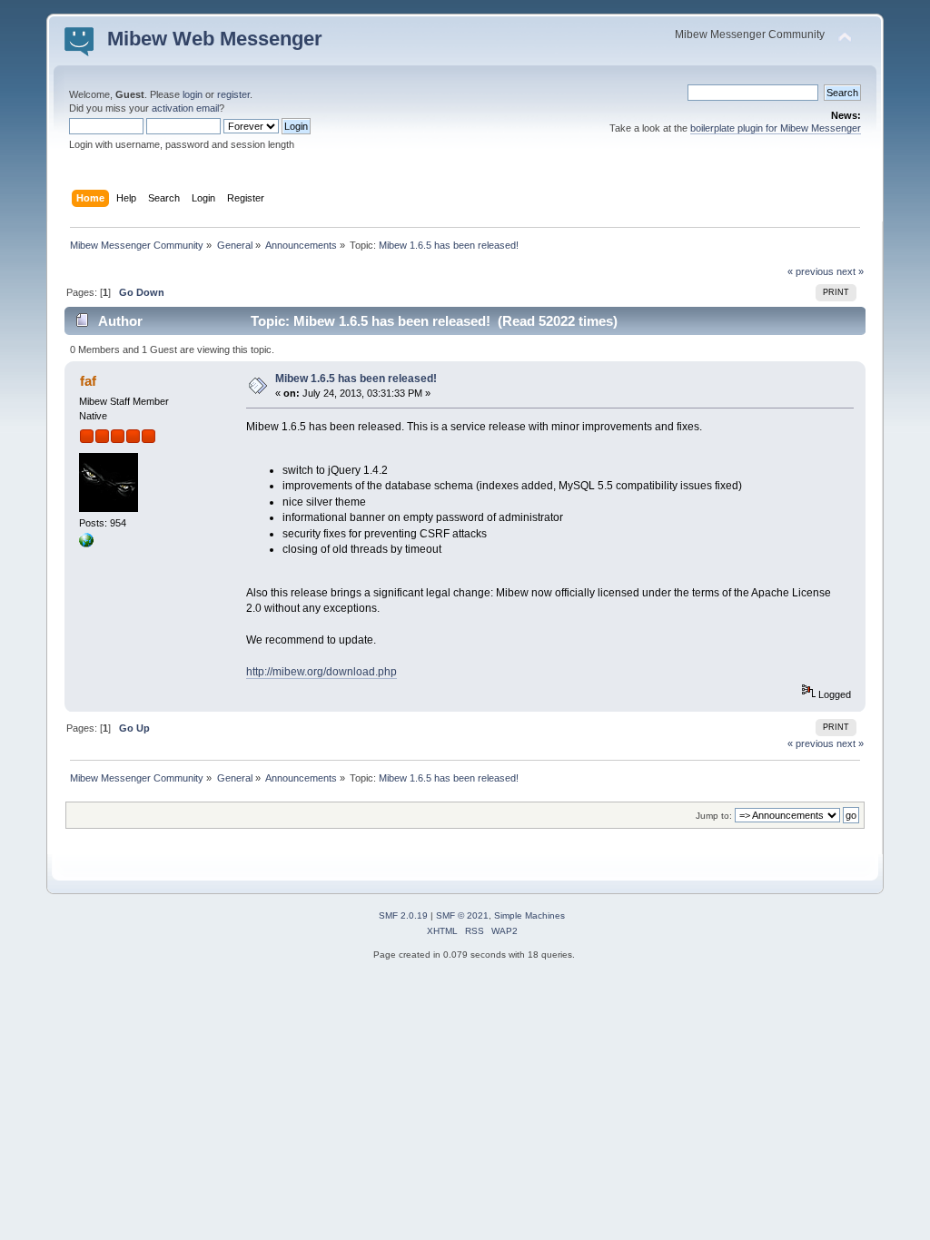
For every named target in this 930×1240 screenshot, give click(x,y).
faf (88, 381)
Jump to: (714, 816)
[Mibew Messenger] (86, 543)
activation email (185, 108)
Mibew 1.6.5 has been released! (356, 378)
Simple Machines (529, 915)
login (193, 94)
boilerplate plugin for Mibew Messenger (775, 128)
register (233, 94)
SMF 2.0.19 (403, 915)
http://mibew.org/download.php (321, 671)
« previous (810, 271)
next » (850, 271)
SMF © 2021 (462, 915)
